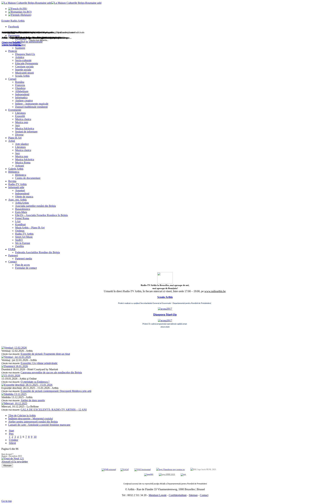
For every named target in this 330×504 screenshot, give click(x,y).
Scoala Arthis (165, 297)
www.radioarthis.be (215, 291)
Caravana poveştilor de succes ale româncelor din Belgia (51, 372)
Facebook (13, 26)
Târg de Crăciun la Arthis (22, 415)
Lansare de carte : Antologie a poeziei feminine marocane (39, 424)
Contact (204, 495)
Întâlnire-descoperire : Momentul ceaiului (30, 418)
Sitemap (193, 495)
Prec (11, 433)
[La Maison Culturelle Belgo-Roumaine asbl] (51, 2)
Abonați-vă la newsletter (14, 461)
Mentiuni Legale (158, 495)
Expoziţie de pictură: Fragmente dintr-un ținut (45, 353)
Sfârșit (12, 443)
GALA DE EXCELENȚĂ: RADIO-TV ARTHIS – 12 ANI (54, 409)
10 (35, 436)
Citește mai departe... (11, 45)
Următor (13, 439)
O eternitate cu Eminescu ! (35, 381)
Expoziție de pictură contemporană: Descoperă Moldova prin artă (56, 391)
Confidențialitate (178, 495)
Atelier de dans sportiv (33, 400)
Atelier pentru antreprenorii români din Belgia (33, 421)
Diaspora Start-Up (165, 314)
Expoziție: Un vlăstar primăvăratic (39, 363)
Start (11, 430)
